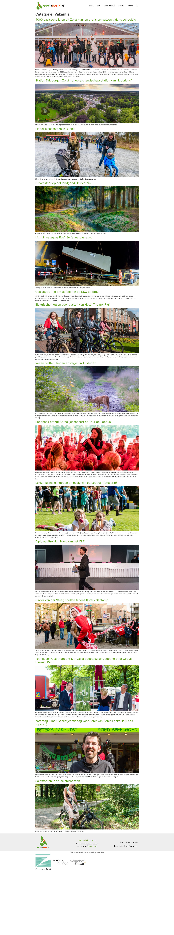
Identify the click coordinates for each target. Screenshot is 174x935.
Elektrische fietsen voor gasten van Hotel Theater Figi (72, 304)
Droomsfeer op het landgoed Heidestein (63, 183)
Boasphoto (92, 846)
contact (130, 5)
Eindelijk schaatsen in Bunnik (55, 129)
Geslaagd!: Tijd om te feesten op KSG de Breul (67, 291)
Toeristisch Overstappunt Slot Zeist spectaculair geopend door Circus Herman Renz (83, 660)
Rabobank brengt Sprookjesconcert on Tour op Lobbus (73, 422)
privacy (121, 5)
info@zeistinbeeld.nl (87, 840)
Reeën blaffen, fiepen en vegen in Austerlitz (65, 363)
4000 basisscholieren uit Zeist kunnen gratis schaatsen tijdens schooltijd (85, 19)
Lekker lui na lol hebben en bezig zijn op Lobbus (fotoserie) (76, 482)
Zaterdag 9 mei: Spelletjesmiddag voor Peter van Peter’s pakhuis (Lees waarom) (84, 722)
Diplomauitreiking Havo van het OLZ (60, 541)
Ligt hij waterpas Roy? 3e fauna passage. (63, 237)
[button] (136, 5)
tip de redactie (109, 5)
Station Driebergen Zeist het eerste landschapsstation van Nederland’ (83, 80)
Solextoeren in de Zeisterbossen (57, 781)
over (98, 5)
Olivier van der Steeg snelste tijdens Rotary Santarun (71, 600)
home (91, 5)
